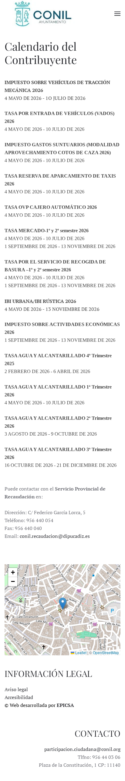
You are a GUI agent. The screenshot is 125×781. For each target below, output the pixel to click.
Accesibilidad (19, 697)
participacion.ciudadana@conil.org (82, 749)
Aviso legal (16, 689)
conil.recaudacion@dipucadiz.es (55, 536)
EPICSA (65, 705)
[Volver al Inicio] (42, 13)
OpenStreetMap (106, 652)
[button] (117, 13)
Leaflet (80, 652)
